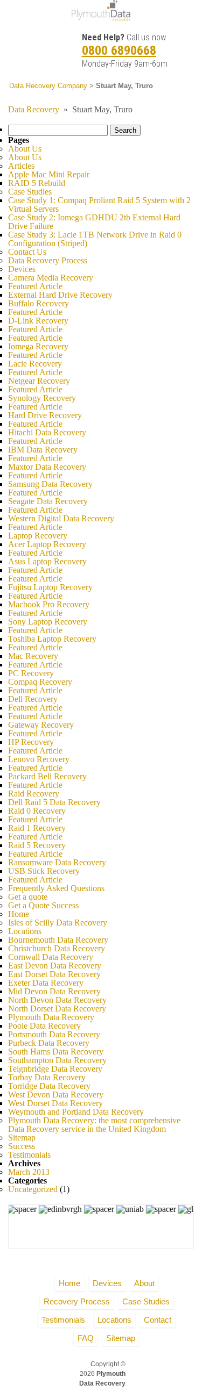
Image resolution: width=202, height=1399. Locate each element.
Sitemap (22, 1137)
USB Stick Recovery (44, 871)
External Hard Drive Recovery (60, 294)
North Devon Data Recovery (57, 1000)
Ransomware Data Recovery (57, 862)
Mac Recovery (33, 656)
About (144, 1283)
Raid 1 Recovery (37, 828)
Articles (21, 165)
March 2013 (29, 1171)
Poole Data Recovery (44, 1025)
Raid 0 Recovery (37, 810)
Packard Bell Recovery (47, 776)
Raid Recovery (33, 793)
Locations (24, 931)
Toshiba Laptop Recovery (52, 638)
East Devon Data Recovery (54, 965)
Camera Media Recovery (50, 277)
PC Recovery (31, 673)
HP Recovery (31, 742)
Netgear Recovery (39, 380)
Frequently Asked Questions (56, 888)
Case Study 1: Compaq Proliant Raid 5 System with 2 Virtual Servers (99, 204)
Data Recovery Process (47, 260)
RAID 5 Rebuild (36, 183)
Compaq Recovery (40, 681)
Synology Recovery (42, 398)
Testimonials (29, 1154)
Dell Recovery (33, 699)
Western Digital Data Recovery (61, 518)
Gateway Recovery (41, 724)
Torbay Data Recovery (47, 1077)
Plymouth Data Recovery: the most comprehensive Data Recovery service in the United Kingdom (94, 1124)
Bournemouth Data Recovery (58, 939)
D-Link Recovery (38, 320)
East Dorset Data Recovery (54, 974)
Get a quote (27, 896)
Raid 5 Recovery (37, 845)
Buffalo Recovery (38, 303)
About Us (24, 148)
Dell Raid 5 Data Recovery (54, 802)
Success (21, 1146)
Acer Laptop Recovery (47, 544)
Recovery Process (77, 1301)
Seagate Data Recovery (48, 501)
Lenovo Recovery (38, 759)
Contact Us (27, 251)
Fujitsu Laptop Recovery (50, 587)
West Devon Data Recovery (55, 1094)
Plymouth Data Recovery (51, 1017)
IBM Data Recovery (43, 449)
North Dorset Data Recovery (57, 1008)
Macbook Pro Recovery (48, 604)
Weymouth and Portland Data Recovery (76, 1111)
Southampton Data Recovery (57, 1060)
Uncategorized (33, 1189)
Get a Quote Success (43, 905)
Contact (157, 1319)
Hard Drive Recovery (45, 415)
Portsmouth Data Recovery (54, 1034)
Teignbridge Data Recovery (55, 1068)
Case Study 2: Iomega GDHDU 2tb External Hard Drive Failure (94, 222)
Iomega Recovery (38, 346)
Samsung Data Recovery (50, 484)
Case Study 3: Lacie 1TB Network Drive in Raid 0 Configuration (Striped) (95, 239)
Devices (22, 269)
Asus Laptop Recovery (47, 561)
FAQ (86, 1338)
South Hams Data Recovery (55, 1051)
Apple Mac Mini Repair (48, 174)
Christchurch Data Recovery (56, 948)
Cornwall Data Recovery (50, 957)
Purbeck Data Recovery (48, 1043)
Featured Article (35, 286)
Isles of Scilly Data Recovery (57, 922)
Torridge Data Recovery (49, 1085)
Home (18, 914)
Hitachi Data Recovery (47, 432)
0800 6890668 (119, 50)
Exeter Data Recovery (45, 982)
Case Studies (30, 191)
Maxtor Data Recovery (47, 466)
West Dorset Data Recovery (55, 1103)
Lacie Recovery (35, 363)
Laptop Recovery (37, 535)
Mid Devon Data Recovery (54, 991)
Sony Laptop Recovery (47, 621)
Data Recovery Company (48, 86)
